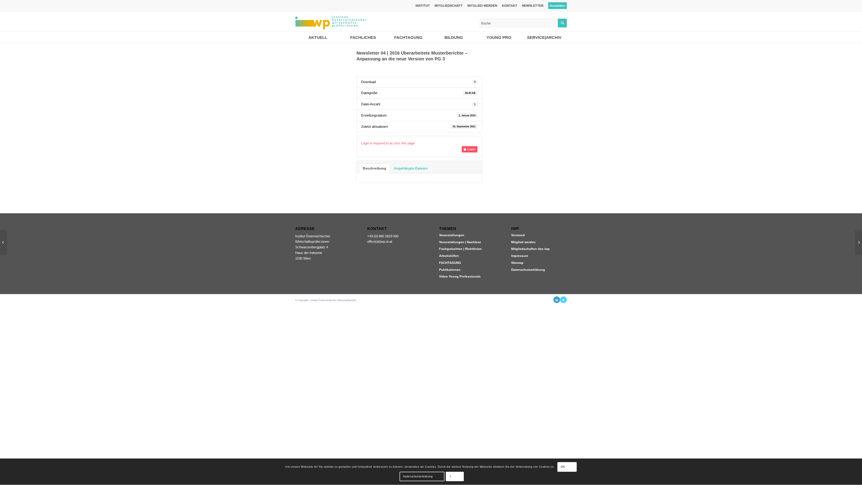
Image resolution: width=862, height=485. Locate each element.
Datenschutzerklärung (528, 269)
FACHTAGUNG (450, 263)
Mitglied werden (523, 242)
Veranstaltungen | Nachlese (460, 242)
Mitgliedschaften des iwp (530, 249)
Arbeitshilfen (449, 256)
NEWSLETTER (532, 5)
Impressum (519, 256)
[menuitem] (422, 5)
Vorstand (518, 235)
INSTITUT (423, 5)
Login (470, 149)
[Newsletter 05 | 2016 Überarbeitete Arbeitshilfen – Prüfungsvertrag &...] (3, 242)
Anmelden (557, 5)
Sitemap (517, 263)
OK (563, 467)
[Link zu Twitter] (563, 299)
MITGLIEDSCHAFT (449, 5)
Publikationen (449, 269)
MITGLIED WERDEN (482, 5)
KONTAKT (509, 5)
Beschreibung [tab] (374, 168)
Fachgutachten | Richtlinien (460, 249)
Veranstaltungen (451, 235)
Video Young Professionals (460, 276)
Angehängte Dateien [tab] (411, 168)
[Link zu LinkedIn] (556, 299)
